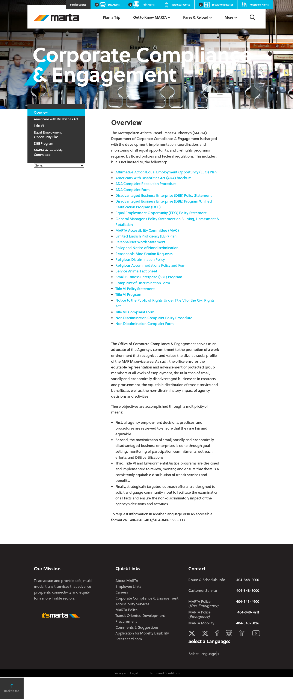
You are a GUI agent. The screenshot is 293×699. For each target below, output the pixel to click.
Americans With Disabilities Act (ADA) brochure (153, 177)
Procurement (126, 621)
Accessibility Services (132, 604)
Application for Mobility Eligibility (142, 633)
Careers (121, 592)
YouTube (256, 633)
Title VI (39, 125)
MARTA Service (205, 633)
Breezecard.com (128, 639)
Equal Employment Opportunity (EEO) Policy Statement (161, 212)
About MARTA (126, 580)
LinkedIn (242, 633)
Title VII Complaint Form (134, 312)
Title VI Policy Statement (135, 288)
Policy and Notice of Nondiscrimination (146, 247)
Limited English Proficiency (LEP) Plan (146, 236)
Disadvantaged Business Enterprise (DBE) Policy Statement (163, 195)
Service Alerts (78, 4)
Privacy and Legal (125, 673)
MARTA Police (126, 609)
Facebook (217, 633)
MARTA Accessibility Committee (48, 152)
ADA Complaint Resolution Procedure (146, 183)
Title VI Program (128, 294)
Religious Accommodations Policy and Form (151, 265)
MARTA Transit (191, 633)
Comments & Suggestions (137, 627)
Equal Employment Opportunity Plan (48, 134)
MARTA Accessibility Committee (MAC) (147, 230)
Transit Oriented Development (140, 615)
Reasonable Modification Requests (144, 253)
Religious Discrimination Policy (140, 259)
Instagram (229, 633)
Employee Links (128, 586)
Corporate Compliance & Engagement (146, 598)
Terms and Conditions (165, 673)
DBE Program (43, 143)
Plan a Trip (111, 17)
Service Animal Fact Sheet (136, 271)
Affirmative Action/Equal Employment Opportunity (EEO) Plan (166, 172)
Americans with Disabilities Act (56, 119)
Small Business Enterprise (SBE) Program (148, 277)
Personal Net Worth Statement (140, 242)
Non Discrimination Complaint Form (144, 323)
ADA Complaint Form (132, 189)
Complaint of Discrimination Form (142, 283)
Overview (41, 112)
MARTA (56, 17)
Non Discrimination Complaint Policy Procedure (153, 317)
